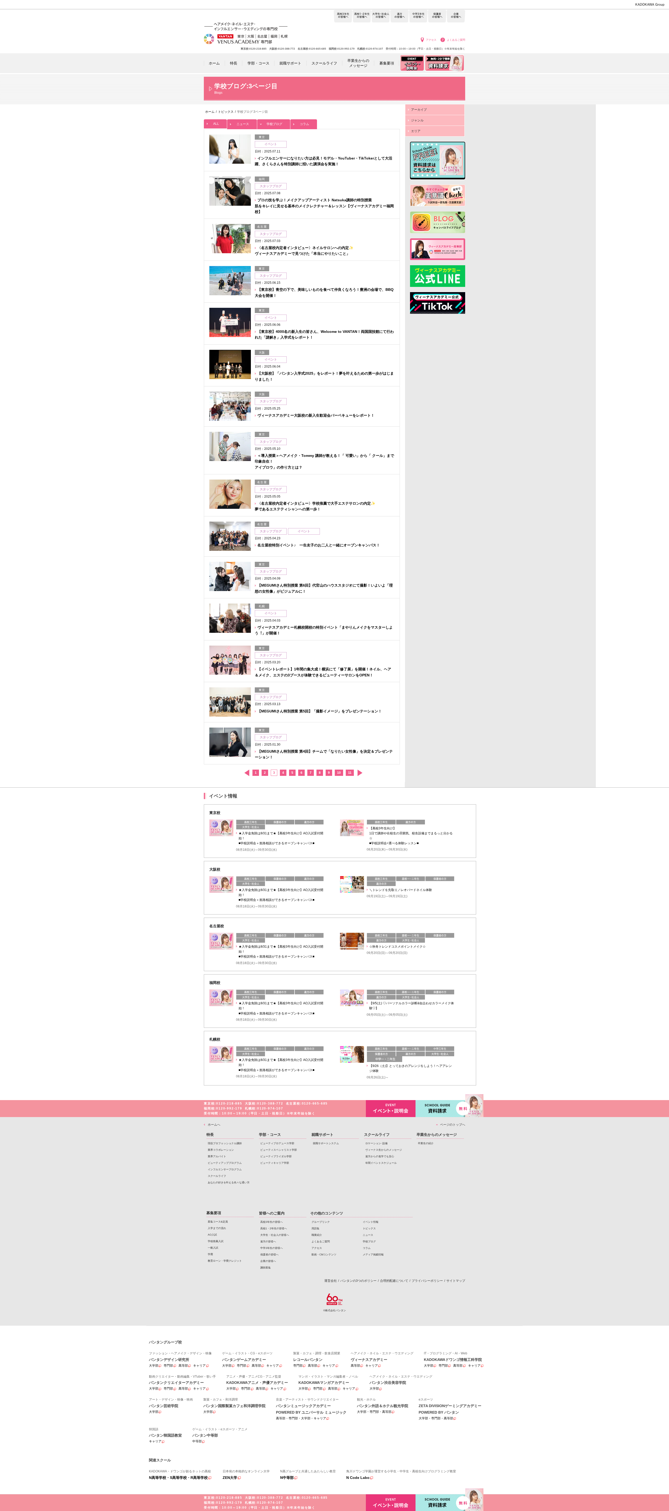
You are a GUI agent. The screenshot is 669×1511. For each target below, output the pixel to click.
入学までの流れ (217, 1228)
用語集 (315, 1228)
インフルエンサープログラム (225, 1169)
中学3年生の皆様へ (418, 16)
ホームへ (214, 1124)
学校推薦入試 (215, 1241)
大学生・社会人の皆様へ (380, 16)
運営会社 (330, 1281)
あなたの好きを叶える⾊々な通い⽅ (229, 1182)
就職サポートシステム (326, 1143)
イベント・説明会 (391, 1108)
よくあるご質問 (456, 39)
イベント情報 (370, 1221)
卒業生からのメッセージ (437, 1134)
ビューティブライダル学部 (276, 1156)
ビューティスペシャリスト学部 (278, 1149)
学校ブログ (274, 124)
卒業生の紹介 (426, 1143)
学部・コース (270, 1134)
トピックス (369, 1228)
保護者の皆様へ (437, 16)
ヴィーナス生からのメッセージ (383, 1149)
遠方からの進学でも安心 (379, 1156)
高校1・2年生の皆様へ (362, 16)
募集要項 (213, 1213)
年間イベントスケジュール (381, 1162)
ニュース (243, 124)
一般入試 (213, 1247)
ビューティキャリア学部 (274, 1162)
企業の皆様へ (456, 16)
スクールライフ (217, 1175)
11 (349, 773)
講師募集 (265, 1267)
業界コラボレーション (221, 1149)
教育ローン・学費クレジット (225, 1260)
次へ (359, 773)
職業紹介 (317, 1234)
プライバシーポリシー (427, 1281)
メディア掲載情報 (373, 1254)
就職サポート (322, 1134)
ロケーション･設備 (376, 1143)
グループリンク (321, 1221)
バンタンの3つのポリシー (358, 1281)
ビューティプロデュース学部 (277, 1143)
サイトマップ (455, 1281)
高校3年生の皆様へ (343, 16)
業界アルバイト (217, 1156)
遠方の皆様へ (399, 16)
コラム (304, 124)
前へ (246, 773)
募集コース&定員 (218, 1221)
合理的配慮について (394, 1281)
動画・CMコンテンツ (324, 1254)
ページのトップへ (452, 1124)
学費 (210, 1254)
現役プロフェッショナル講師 (225, 1143)
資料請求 (440, 1108)
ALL (216, 124)
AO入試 (212, 1234)
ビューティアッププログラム (225, 1162)
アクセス (431, 39)
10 (339, 773)
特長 (210, 1134)
